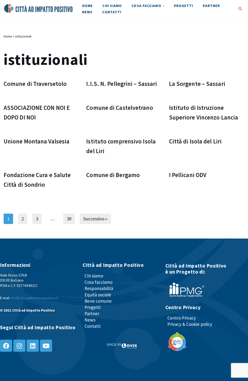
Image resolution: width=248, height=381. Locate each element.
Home (87, 5)
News (87, 12)
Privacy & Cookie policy (189, 324)
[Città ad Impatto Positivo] (39, 8)
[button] (163, 6)
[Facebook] (6, 346)
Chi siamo (112, 5)
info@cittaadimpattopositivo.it (34, 298)
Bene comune (98, 301)
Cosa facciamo (98, 282)
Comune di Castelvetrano (119, 108)
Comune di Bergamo (113, 175)
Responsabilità (99, 288)
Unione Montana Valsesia (37, 141)
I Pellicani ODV (188, 175)
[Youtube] (46, 346)
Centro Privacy (181, 318)
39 (69, 219)
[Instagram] (19, 346)
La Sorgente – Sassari (197, 84)
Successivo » (95, 219)
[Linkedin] (33, 346)
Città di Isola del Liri (195, 141)
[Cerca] (240, 8)
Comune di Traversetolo (35, 84)
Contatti (111, 12)
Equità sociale (98, 295)
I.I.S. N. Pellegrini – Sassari (121, 84)
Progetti (183, 5)
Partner (211, 5)
